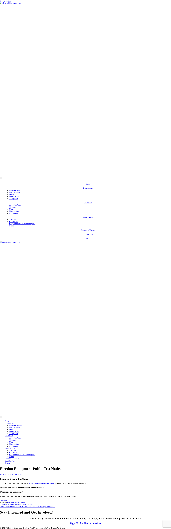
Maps (11, 209)
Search (7, 463)
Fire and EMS (14, 192)
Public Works (14, 197)
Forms (11, 226)
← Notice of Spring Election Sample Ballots (16, 505)
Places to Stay (14, 211)
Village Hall (13, 199)
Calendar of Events (12, 459)
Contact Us (13, 222)
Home (7, 421)
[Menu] (1, 178)
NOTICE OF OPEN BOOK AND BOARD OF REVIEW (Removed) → (27, 507)
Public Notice (10, 448)
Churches (12, 207)
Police (11, 194)
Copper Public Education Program (22, 224)
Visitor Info (9, 436)
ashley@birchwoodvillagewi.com (41, 483)
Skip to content (5, 1)
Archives (12, 220)
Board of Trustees (15, 190)
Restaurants (13, 213)
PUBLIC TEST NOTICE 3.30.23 (12, 474)
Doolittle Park (10, 461)
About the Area (15, 205)
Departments (9, 423)
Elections (10, 502)
